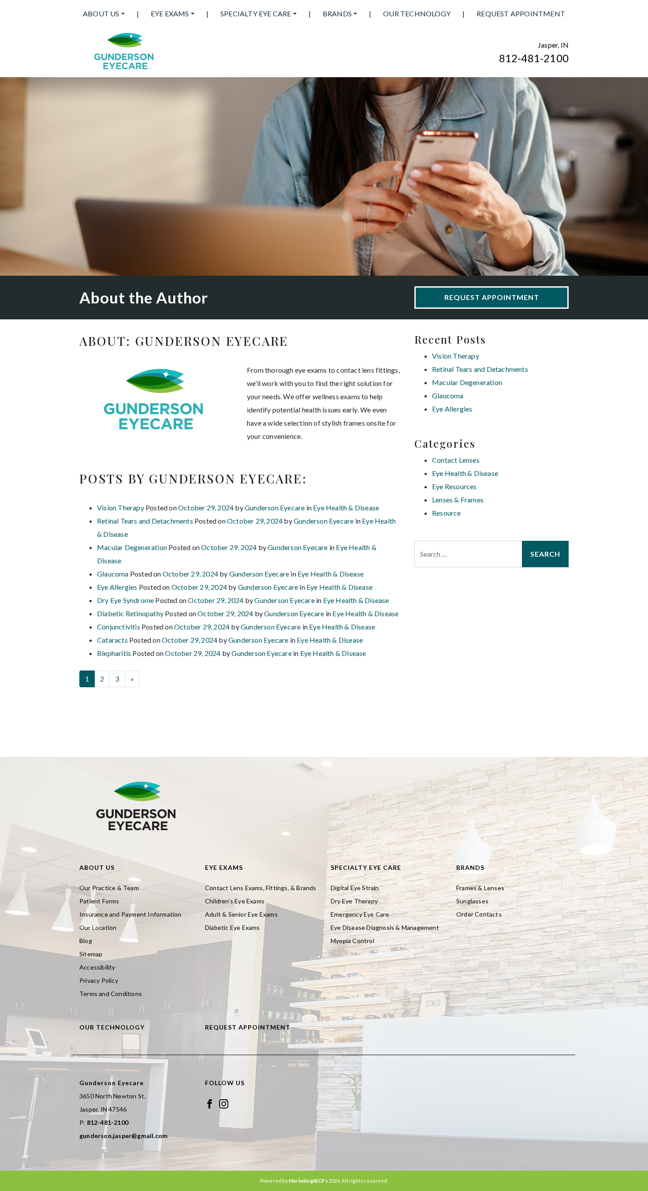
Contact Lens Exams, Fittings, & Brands (261, 887)
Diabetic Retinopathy (130, 613)
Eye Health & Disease (346, 507)
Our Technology (417, 13)
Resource (446, 513)
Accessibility (97, 967)
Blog (85, 940)
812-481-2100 (534, 58)
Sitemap (90, 954)
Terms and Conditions (110, 993)
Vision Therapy (120, 507)
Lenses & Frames (458, 499)
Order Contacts (479, 914)
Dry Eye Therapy (354, 901)
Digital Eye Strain (355, 887)
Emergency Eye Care (360, 914)
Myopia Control (352, 940)
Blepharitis (114, 653)
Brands (337, 13)
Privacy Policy (98, 980)
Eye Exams (170, 13)
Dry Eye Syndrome (125, 600)
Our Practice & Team (109, 887)
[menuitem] (103, 14)
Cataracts (112, 640)
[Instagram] (223, 1103)
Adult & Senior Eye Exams (241, 914)
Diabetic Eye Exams (232, 927)
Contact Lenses (456, 460)
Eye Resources (454, 486)
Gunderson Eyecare (275, 507)
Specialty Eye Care (255, 13)
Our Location (97, 927)
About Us (101, 13)
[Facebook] (209, 1103)
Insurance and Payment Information (130, 914)
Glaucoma (113, 573)
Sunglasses (472, 901)
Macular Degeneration (132, 547)
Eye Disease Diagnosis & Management (385, 927)
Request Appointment (521, 13)
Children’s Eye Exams (234, 901)
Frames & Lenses (480, 887)
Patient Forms (99, 901)
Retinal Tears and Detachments (145, 521)
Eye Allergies (117, 587)
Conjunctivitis (118, 626)
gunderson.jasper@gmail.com (123, 1135)
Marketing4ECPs (308, 1181)
